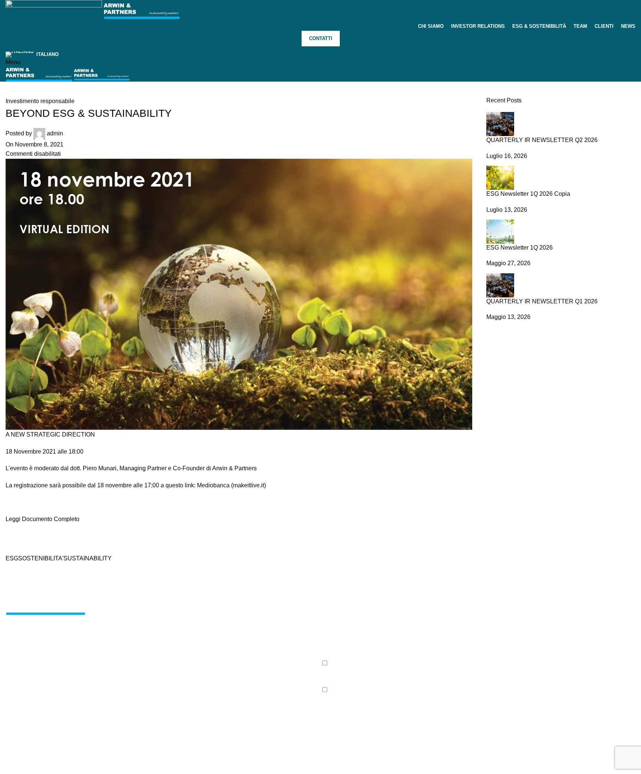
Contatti (320, 38)
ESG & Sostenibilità (157, 641)
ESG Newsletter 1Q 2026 (519, 247)
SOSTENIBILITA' (40, 558)
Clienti (139, 668)
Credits (78, 769)
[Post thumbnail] (500, 124)
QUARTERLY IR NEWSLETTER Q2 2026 (542, 140)
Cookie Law (52, 769)
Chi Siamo (145, 613)
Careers (248, 613)
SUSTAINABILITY (87, 558)
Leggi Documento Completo (42, 519)
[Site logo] (54, 10)
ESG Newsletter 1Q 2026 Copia (528, 194)
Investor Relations (154, 627)
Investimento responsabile (40, 101)
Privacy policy (21, 769)
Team (138, 655)
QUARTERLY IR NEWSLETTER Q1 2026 (542, 301)
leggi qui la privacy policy (343, 676)
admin (55, 133)
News (245, 627)
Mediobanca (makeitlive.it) (231, 485)
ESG (12, 558)
